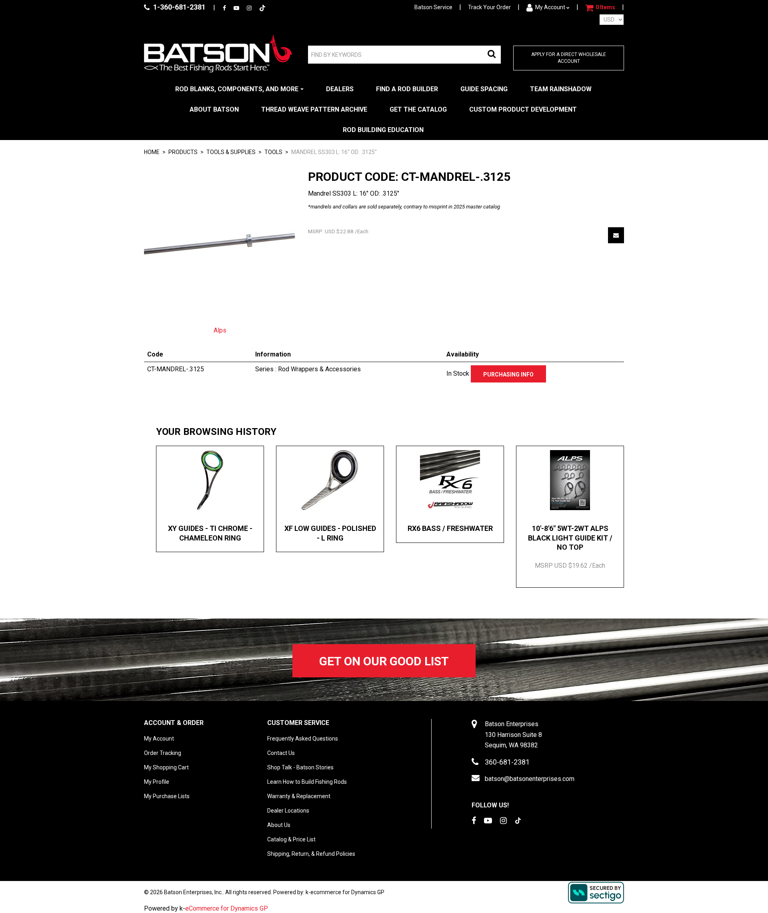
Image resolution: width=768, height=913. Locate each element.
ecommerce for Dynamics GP (347, 892)
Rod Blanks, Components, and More (236, 89)
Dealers (340, 89)
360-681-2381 (507, 762)
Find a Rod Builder (407, 89)
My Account (550, 7)
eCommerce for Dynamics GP (226, 908)
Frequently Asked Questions (302, 738)
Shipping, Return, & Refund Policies (311, 854)
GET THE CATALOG (418, 109)
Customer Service (298, 723)
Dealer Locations (288, 810)
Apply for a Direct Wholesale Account (568, 58)
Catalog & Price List (291, 839)
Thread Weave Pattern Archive (314, 109)
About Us (278, 825)
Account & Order (174, 723)
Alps (220, 330)
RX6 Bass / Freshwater (450, 528)
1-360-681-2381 (179, 7)
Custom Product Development (523, 109)
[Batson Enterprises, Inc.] (218, 53)
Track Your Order (489, 7)
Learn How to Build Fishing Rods (307, 782)
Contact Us (281, 753)
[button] (600, 7)
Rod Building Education (383, 130)
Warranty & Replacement (298, 796)
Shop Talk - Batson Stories (300, 767)
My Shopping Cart (166, 767)
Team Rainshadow (561, 89)
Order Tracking (162, 753)
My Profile (156, 782)
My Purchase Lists (167, 796)
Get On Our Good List (384, 661)
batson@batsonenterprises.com (529, 779)
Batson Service (433, 7)
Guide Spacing (484, 89)
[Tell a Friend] (616, 235)
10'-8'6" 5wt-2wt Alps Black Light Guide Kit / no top (570, 537)
